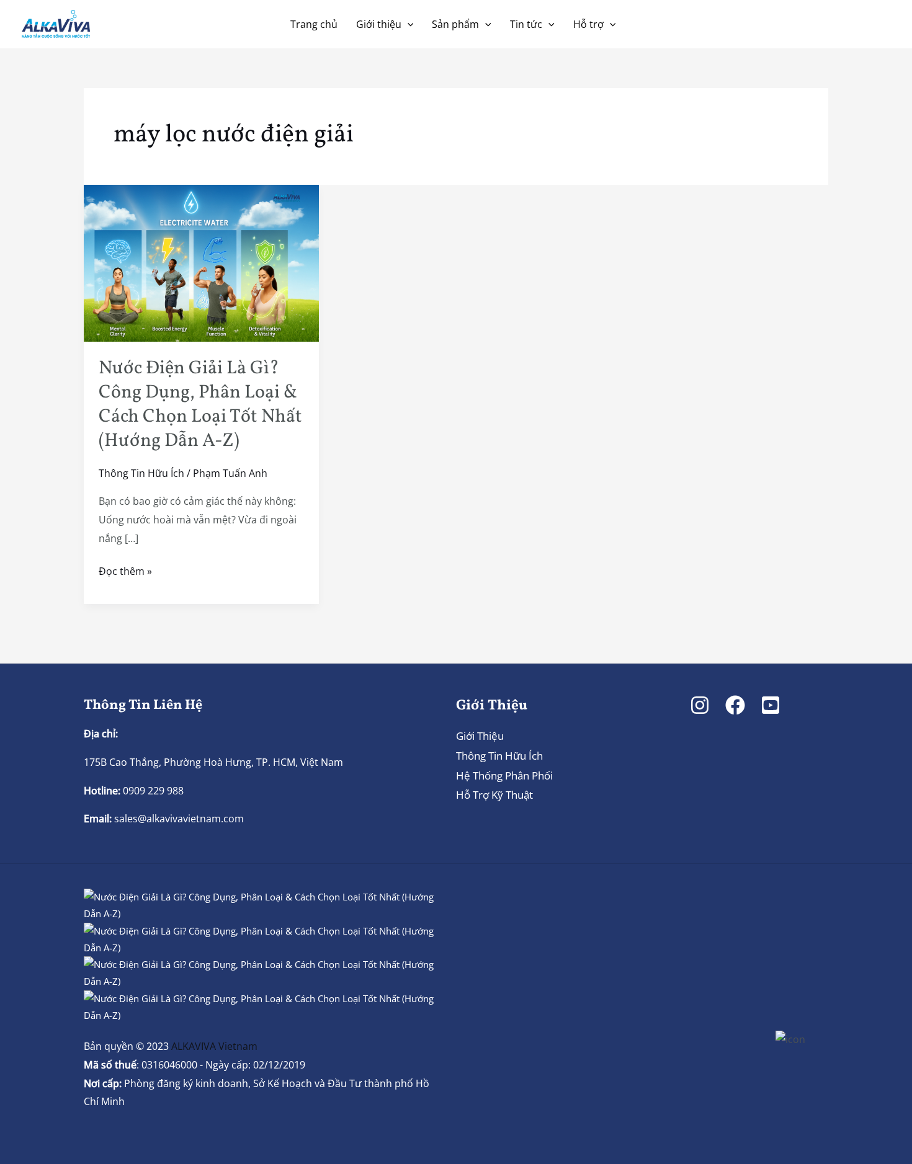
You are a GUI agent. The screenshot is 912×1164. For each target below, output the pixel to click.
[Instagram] (700, 705)
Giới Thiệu (480, 736)
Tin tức (526, 24)
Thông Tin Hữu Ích (141, 473)
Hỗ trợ (588, 24)
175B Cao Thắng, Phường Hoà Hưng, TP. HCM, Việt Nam (213, 762)
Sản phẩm (455, 24)
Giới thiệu (378, 24)
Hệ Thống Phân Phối (504, 775)
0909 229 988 (152, 790)
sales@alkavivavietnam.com (179, 818)
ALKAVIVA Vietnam (214, 1046)
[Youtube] (770, 705)
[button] (407, 24)
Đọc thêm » (125, 570)
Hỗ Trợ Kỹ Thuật (494, 795)
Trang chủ (314, 24)
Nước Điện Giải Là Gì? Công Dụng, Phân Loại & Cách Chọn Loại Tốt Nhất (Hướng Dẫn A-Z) (200, 404)
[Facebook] (735, 705)
